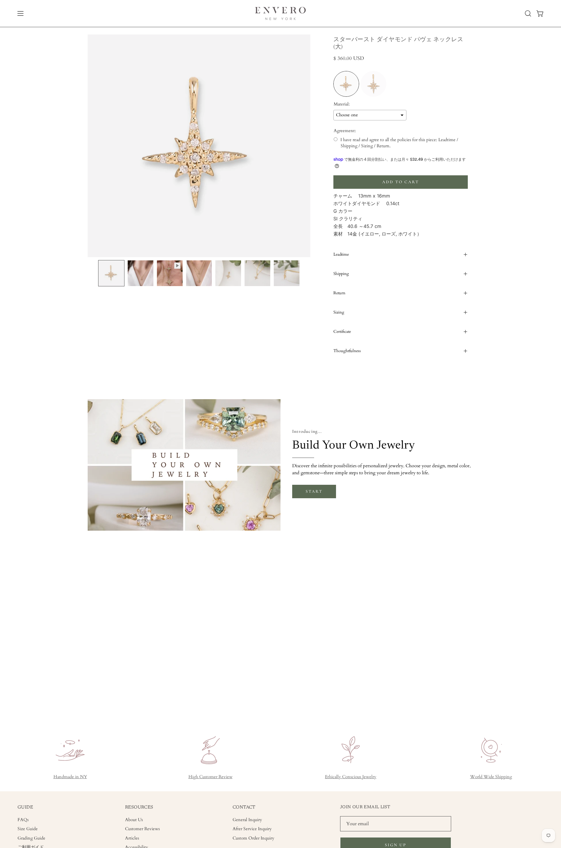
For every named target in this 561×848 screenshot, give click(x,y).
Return (339, 293)
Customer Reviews (142, 829)
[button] (528, 13)
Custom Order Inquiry (253, 838)
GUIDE (25, 807)
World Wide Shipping (491, 777)
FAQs (23, 820)
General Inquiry (247, 820)
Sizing (338, 312)
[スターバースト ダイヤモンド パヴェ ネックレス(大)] (111, 273)
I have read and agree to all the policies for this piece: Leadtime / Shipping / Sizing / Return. (399, 143)
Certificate (342, 331)
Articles (132, 838)
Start (314, 491)
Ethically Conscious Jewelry (350, 777)
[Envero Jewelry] (280, 13)
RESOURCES (139, 807)
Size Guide (28, 829)
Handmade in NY (70, 777)
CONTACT (244, 807)
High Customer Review (210, 777)
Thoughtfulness (347, 351)
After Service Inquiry (252, 829)
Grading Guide (31, 838)
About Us (134, 820)
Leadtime (341, 254)
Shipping (341, 273)
